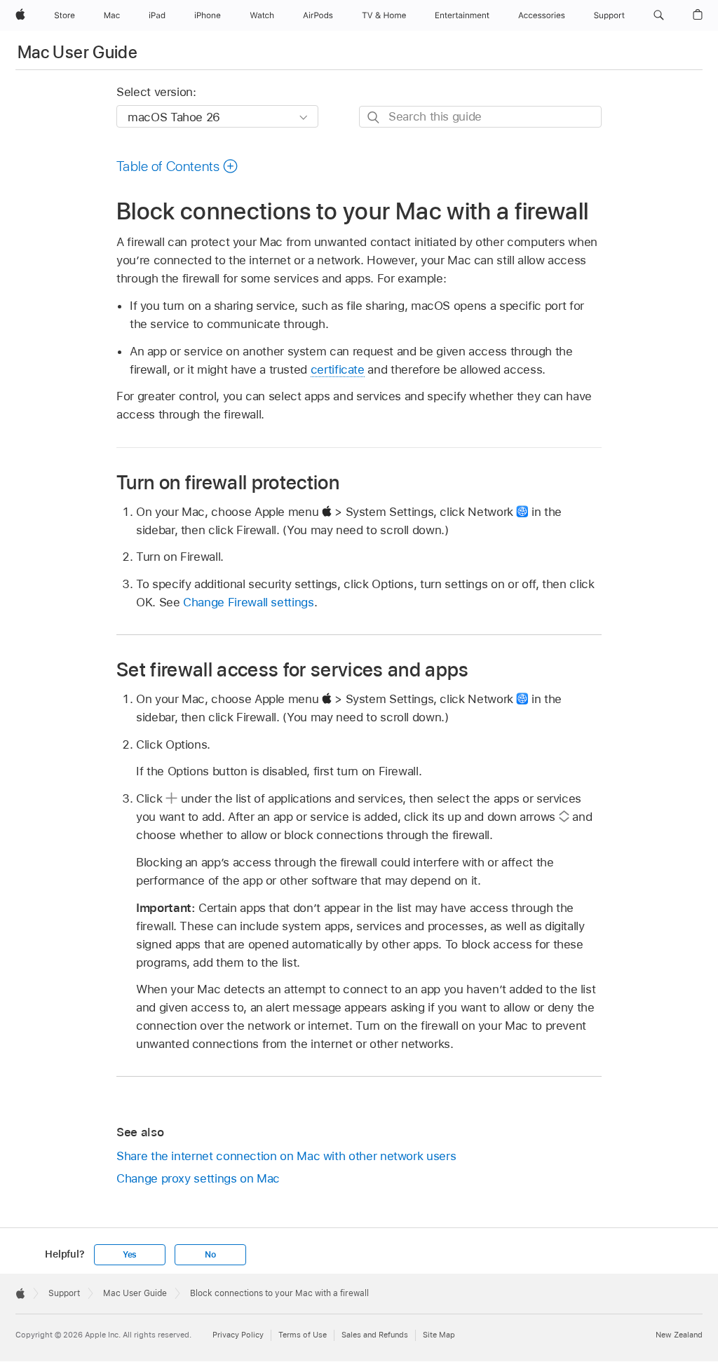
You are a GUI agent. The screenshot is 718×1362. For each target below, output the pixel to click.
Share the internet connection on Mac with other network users (286, 1156)
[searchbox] (480, 117)
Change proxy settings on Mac (198, 1178)
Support (64, 1293)
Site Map (439, 1335)
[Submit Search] (374, 117)
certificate (338, 369)
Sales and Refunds (374, 1335)
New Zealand (679, 1335)
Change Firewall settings (248, 602)
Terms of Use (302, 1335)
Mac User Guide (77, 52)
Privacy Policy (238, 1335)
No (210, 1255)
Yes (130, 1255)
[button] (659, 15)
